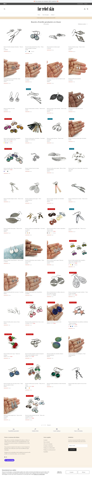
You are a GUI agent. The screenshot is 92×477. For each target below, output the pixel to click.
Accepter (71, 472)
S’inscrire (46, 243)
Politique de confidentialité (39, 474)
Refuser (83, 472)
